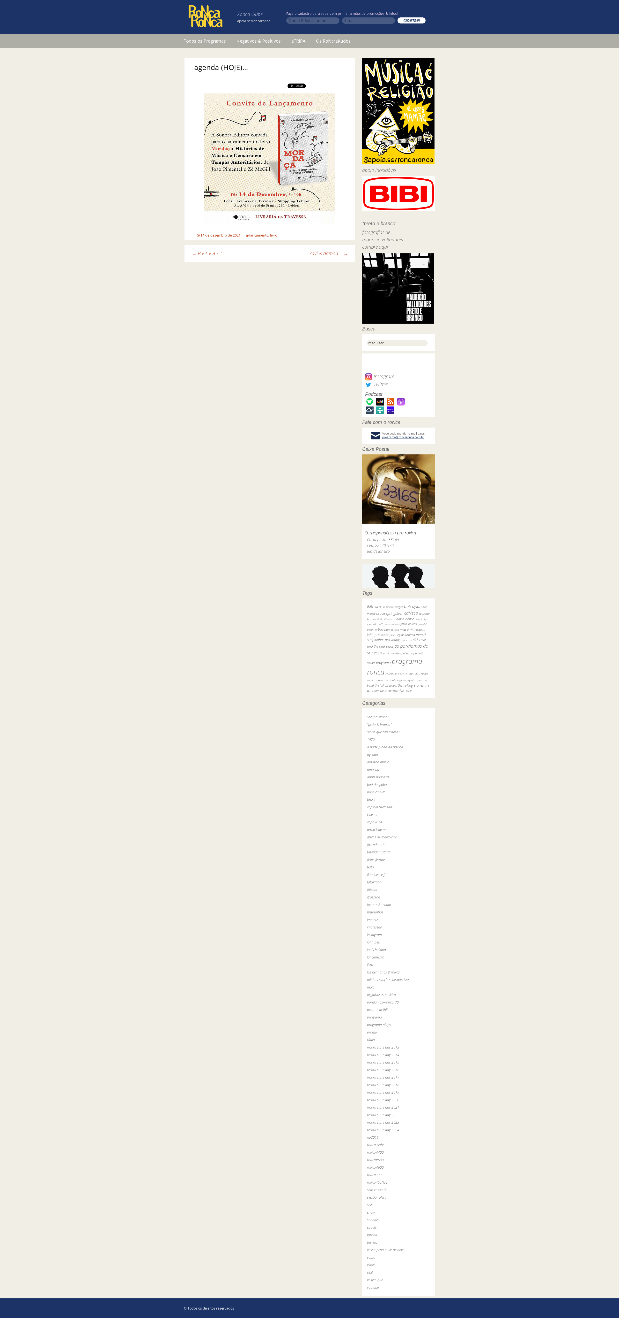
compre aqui (375, 247)
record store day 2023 (383, 1122)
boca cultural (376, 792)
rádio (371, 1039)
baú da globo (377, 784)
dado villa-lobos (386, 619)
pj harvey (408, 653)
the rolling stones (411, 685)
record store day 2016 (383, 1069)
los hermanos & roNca (383, 972)
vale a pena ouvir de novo (386, 1250)
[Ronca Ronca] (205, 17)
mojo (371, 987)
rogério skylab (405, 680)
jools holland (376, 949)
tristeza (372, 1242)
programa (383, 662)
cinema (372, 814)
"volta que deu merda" (383, 732)
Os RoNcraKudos (333, 41)
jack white (400, 629)
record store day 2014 (383, 1054)
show (371, 1212)
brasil (371, 799)
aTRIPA (298, 41)
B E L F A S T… (209, 253)
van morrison (396, 691)
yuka (409, 690)
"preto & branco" (379, 724)
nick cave (406, 640)
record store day (394, 673)
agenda (372, 754)
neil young (392, 639)
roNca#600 (375, 1167)
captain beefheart (379, 807)
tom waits (380, 690)
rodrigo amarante (385, 680)
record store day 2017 (383, 1077)
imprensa (374, 919)
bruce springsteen (389, 613)
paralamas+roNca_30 (383, 1002)
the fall (379, 685)
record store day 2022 (383, 1114)
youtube (373, 1287)
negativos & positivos (382, 994)
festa (370, 867)
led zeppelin (388, 635)
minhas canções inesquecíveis (388, 979)
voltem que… (376, 1280)
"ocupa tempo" (378, 717)
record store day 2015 (383, 1062)
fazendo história (379, 852)
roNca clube (375, 1144)
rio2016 (373, 1137)
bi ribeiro (388, 607)
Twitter (379, 384)
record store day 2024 (383, 1129)
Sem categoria (377, 1190)
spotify (371, 1227)
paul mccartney (392, 653)
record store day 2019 (383, 1092)
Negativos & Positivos (258, 41)
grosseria (373, 897)
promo (372, 1032)
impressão (374, 927)
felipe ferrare (376, 859)
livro (273, 235)
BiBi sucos (374, 606)
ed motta (378, 624)
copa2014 (374, 822)
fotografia (374, 882)
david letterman (378, 829)
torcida (372, 1235)
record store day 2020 (383, 1099)
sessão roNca (376, 1197)
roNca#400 (375, 1152)
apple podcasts (378, 777)
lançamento (258, 235)
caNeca (411, 613)
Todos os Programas (205, 41)
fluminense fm (377, 874)
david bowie (405, 619)
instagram (374, 934)
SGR (370, 1205)
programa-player (379, 1024)
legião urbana (406, 635)
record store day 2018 (383, 1084)
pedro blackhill (377, 1009)
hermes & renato (379, 904)
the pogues (391, 685)
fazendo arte (376, 844)
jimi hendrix (416, 629)
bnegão (399, 607)
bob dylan (412, 606)
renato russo (412, 673)
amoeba (373, 769)
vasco (371, 1257)
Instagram (383, 376)
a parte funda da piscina (385, 747)
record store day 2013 (383, 1047)
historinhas (375, 912)
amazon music (378, 762)
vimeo (371, 1265)
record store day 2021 (383, 1107)
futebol (372, 889)
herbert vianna (383, 630)
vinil (370, 1272)
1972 (371, 739)
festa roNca (408, 624)
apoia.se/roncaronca (253, 21)
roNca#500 (375, 1159)
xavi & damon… (329, 253)
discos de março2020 (382, 837)
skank (418, 680)
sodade (372, 1220)
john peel (373, 634)
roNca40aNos (377, 1182)
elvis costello (392, 624)
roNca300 (374, 1174)
